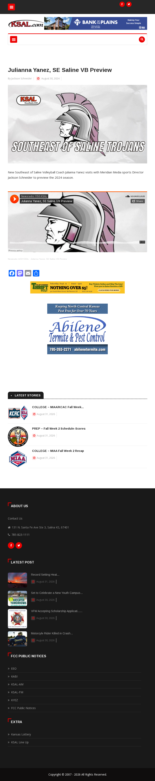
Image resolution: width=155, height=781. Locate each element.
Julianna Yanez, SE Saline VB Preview (49, 259)
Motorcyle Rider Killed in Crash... (52, 633)
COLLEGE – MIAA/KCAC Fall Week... (58, 407)
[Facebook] (122, 4)
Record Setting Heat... (45, 574)
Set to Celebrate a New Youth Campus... (57, 592)
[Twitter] (129, 4)
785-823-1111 (21, 535)
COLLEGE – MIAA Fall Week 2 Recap (58, 450)
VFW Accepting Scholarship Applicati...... (56, 611)
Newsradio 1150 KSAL (18, 259)
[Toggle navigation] (11, 7)
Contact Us (15, 518)
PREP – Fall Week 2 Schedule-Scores (59, 428)
